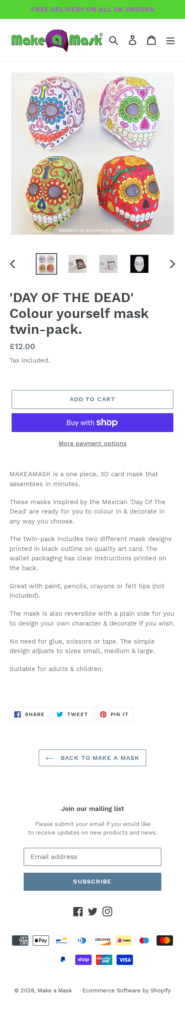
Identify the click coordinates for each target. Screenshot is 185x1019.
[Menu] (170, 40)
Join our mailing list (92, 809)
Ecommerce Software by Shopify (127, 990)
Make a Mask (54, 990)
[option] (46, 264)
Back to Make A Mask (99, 757)
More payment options (92, 443)
